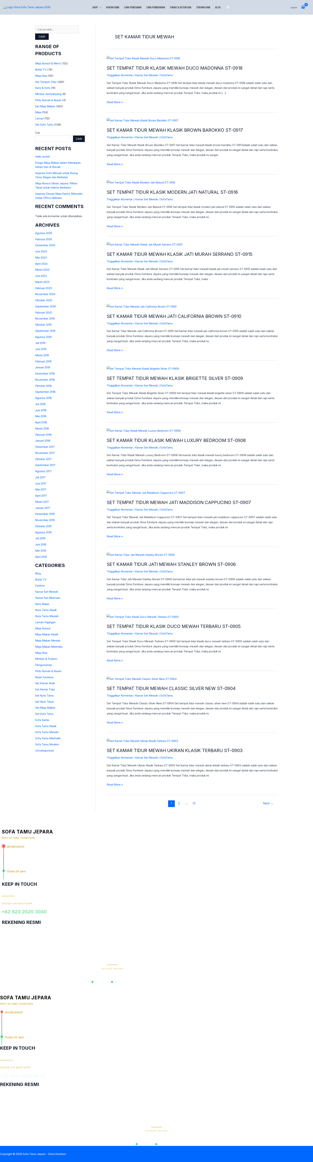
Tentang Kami (203, 7)
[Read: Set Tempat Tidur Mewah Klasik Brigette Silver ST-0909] (143, 368)
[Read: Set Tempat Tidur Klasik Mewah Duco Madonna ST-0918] (143, 58)
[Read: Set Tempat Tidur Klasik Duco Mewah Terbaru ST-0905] (143, 616)
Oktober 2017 (43, 459)
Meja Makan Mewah (47, 640)
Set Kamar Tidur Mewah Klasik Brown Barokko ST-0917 (175, 130)
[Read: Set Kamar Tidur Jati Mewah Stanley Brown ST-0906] (141, 554)
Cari (42, 36)
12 (194, 803)
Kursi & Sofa (42, 88)
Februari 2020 (43, 312)
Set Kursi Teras (44, 701)
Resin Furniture (44, 677)
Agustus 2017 (43, 471)
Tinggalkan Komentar (120, 75)
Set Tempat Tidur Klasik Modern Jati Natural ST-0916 (172, 192)
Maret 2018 (42, 428)
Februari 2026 (43, 239)
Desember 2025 (45, 245)
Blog (218, 7)
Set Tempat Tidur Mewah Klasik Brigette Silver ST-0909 (175, 378)
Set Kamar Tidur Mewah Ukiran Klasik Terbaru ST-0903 (175, 750)
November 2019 (45, 318)
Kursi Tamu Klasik (46, 610)
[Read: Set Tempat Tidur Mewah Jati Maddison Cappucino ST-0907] (146, 492)
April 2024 (41, 263)
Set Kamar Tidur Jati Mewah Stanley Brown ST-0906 (171, 564)
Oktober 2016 (43, 526)
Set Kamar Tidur (45, 689)
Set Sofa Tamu (44, 124)
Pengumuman (43, 665)
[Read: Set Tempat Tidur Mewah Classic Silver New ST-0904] (142, 678)
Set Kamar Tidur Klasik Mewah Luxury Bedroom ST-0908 (176, 440)
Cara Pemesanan (132, 7)
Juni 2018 (40, 410)
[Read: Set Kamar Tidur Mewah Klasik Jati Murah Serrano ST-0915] (144, 244)
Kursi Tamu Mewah (47, 616)
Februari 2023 (43, 288)
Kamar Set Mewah (46, 591)
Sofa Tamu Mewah (47, 732)
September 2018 (45, 391)
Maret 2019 (42, 355)
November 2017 (45, 453)
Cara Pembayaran (155, 7)
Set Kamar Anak (45, 683)
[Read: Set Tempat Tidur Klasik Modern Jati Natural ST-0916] (141, 182)
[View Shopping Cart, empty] (303, 7)
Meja (38, 112)
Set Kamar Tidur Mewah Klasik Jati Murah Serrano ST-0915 (180, 254)
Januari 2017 (42, 508)
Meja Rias (41, 75)
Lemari (39, 118)
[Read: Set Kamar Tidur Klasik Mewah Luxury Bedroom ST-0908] (144, 430)
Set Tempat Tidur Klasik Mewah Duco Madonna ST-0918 (175, 68)
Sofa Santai (42, 720)
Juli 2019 (40, 343)
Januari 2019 (42, 367)
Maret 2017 (42, 501)
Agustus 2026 (43, 233)
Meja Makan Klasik (46, 634)
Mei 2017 (40, 489)
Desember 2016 (45, 514)
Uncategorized (44, 750)
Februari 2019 (43, 361)
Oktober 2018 (43, 386)
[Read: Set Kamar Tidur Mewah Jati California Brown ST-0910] (142, 306)
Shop (95, 7)
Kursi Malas (42, 604)
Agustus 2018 (43, 398)
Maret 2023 (42, 282)
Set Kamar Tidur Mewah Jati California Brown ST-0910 (174, 316)
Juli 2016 (40, 538)
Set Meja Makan (45, 106)
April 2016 (41, 556)
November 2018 (45, 379)
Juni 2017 (40, 483)
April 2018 (41, 422)
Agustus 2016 (43, 532)
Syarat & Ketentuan (180, 7)
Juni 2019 (40, 349)
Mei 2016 (40, 550)
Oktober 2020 (43, 300)
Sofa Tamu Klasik (46, 726)
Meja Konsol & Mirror (48, 63)
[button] (99, 7)
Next (268, 803)
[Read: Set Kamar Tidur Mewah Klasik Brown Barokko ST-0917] (142, 120)
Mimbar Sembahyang (48, 94)
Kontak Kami (112, 7)
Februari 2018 (43, 434)
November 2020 (45, 294)
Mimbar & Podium (46, 659)
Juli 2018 (40, 404)
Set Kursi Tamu (44, 695)
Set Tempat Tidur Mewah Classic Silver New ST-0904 (171, 688)
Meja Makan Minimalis (48, 646)
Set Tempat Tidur (46, 82)
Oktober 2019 (43, 324)
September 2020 (45, 306)
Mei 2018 (40, 416)
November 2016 (45, 520)
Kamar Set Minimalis (47, 598)
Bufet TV (40, 69)
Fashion (40, 585)
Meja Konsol (42, 628)
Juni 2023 (41, 276)
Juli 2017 (40, 477)
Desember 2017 (45, 446)
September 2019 (45, 331)
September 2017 (45, 465)
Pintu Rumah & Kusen (48, 100)
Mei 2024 (41, 257)
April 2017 (41, 495)
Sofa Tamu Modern (47, 744)
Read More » (115, 102)
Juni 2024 (41, 251)
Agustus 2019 (43, 337)
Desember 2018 (45, 373)
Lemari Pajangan (45, 622)
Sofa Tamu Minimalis (48, 738)
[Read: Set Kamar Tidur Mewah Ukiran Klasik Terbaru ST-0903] (142, 740)
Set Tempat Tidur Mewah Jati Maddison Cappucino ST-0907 (179, 502)
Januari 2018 (42, 440)
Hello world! (42, 156)
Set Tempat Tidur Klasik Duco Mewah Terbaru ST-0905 (174, 626)
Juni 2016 (40, 544)
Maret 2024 (42, 269)
